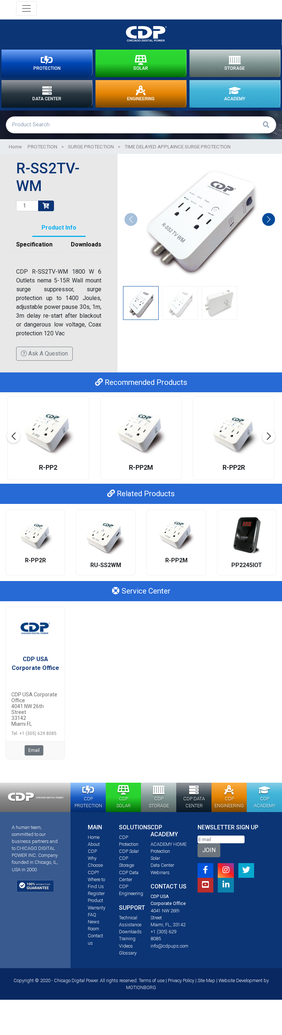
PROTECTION (47, 68)
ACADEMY (234, 98)
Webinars (160, 872)
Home (15, 146)
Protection (160, 851)
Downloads (130, 931)
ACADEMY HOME (169, 844)
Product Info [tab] (58, 227)
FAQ (92, 914)
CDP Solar (129, 851)
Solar (155, 858)
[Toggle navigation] (26, 8)
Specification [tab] (34, 244)
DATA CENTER (46, 98)
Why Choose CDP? (95, 865)
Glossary (128, 953)
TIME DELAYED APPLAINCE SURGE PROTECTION (177, 146)
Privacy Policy (181, 980)
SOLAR (140, 68)
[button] (268, 219)
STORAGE (234, 68)
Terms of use (151, 980)
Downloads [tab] (86, 244)
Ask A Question (47, 353)
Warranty (96, 907)
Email (34, 750)
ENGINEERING (141, 98)
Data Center (162, 865)
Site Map (206, 980)
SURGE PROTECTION (91, 146)
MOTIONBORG (141, 987)
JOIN (209, 850)
